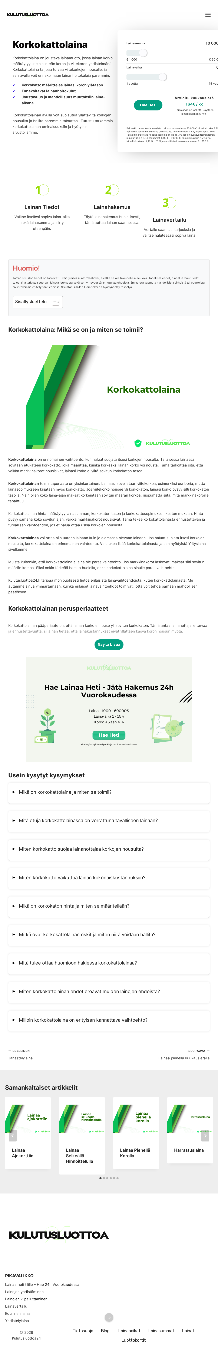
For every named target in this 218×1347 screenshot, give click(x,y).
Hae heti (148, 105)
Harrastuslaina (189, 1150)
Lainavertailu (16, 1306)
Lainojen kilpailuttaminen (26, 1299)
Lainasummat (161, 1330)
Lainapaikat (129, 1330)
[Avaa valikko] (208, 14)
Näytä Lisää (109, 644)
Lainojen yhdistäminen (24, 1292)
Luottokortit (133, 1340)
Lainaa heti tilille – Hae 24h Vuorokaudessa (42, 1284)
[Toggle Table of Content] (53, 302)
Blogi (105, 1330)
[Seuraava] (205, 1135)
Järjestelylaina (20, 1054)
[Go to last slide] (13, 1135)
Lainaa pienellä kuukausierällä (184, 1054)
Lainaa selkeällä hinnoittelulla (79, 1156)
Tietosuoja (83, 1330)
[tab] (100, 1178)
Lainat (188, 1330)
